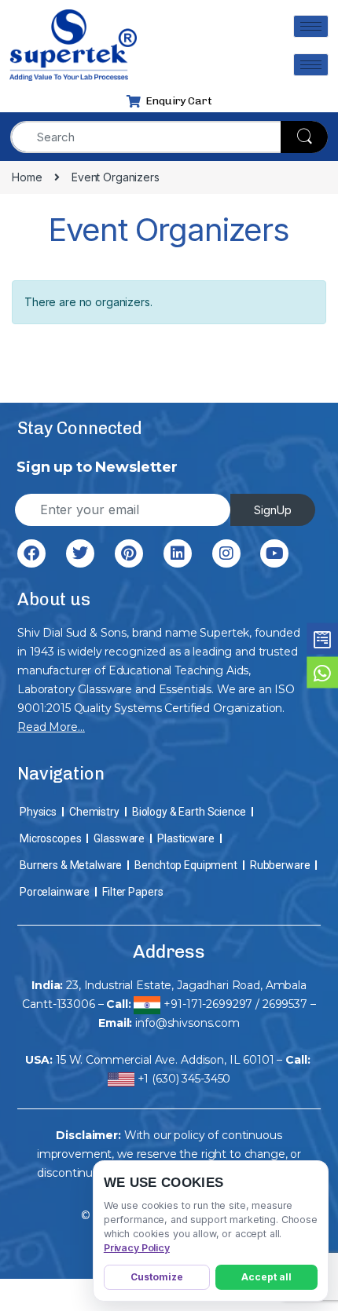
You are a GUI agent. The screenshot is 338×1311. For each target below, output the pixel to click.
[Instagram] (226, 553)
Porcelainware (55, 892)
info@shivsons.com (187, 1023)
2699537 (285, 1004)
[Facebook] (31, 553)
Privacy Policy (137, 1248)
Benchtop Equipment (185, 865)
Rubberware (280, 865)
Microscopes (50, 838)
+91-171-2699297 (207, 1004)
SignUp (273, 510)
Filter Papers (132, 892)
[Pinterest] (129, 553)
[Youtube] (274, 553)
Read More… (51, 727)
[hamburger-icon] (311, 26)
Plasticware (185, 838)
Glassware (119, 838)
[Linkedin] (177, 553)
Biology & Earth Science (189, 811)
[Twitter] (80, 553)
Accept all (266, 1277)
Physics (38, 811)
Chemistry (94, 811)
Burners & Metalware (71, 865)
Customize (156, 1277)
